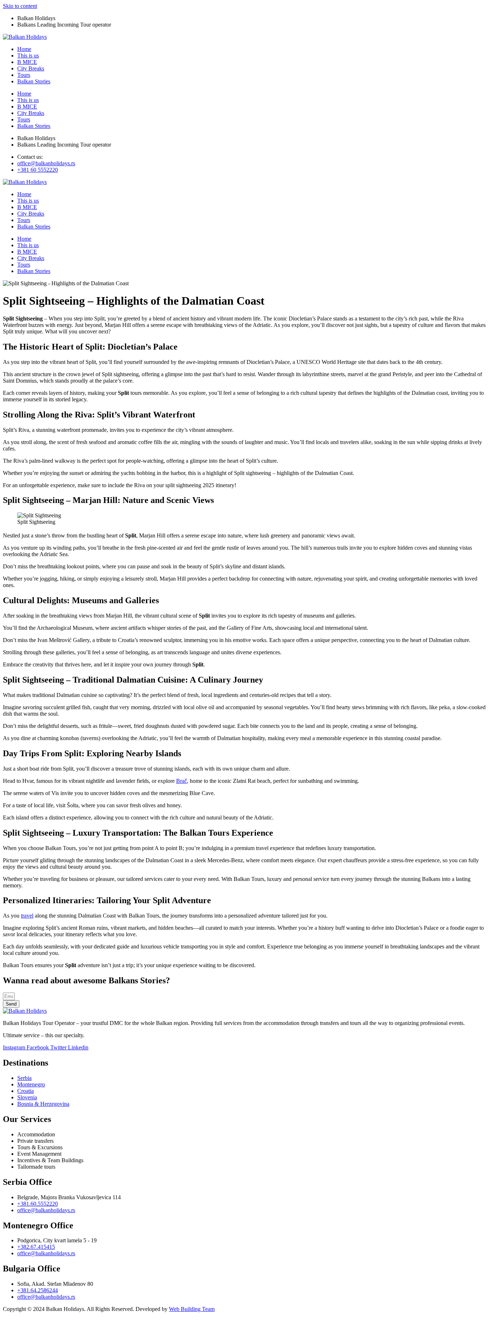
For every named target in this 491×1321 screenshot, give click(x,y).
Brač (181, 781)
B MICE (27, 62)
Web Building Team (192, 1309)
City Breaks (30, 68)
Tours (23, 75)
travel (27, 916)
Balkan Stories (33, 81)
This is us (28, 55)
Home (24, 49)
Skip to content (20, 6)
